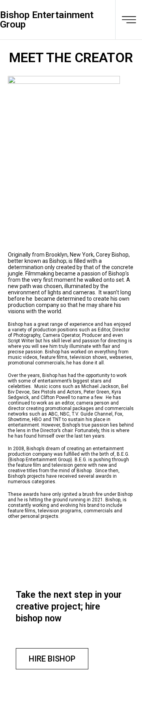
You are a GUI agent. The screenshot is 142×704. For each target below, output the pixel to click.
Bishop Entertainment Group (46, 19)
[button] (52, 658)
